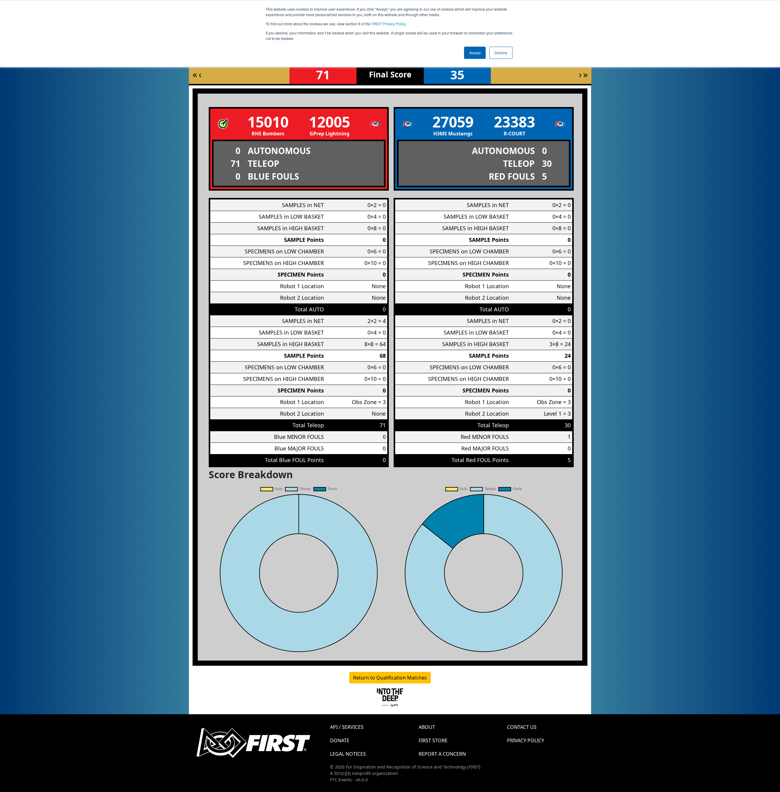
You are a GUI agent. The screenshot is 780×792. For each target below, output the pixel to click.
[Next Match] (580, 75)
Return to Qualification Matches (390, 677)
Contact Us (522, 727)
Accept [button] (474, 52)
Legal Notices (348, 754)
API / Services (346, 727)
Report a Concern (442, 754)
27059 (452, 122)
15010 (268, 122)
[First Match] (195, 75)
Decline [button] (501, 52)
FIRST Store (433, 740)
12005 (329, 122)
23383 (514, 122)
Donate (339, 740)
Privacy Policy (388, 23)
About (427, 727)
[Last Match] (585, 75)
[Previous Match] (200, 75)
